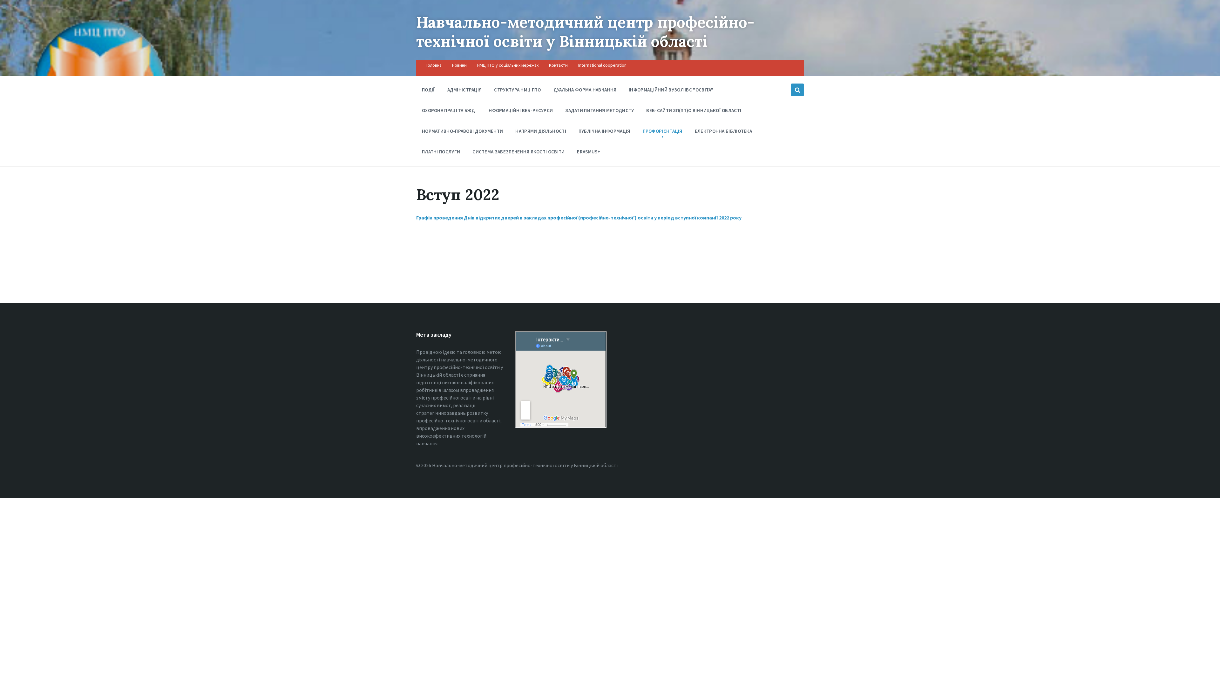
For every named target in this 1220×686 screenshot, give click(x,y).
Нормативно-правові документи (462, 131)
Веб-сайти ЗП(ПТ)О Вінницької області (693, 110)
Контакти (558, 65)
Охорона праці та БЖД (448, 110)
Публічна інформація (604, 131)
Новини (459, 65)
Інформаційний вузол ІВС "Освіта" (671, 90)
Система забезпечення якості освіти (518, 152)
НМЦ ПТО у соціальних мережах (508, 65)
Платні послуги (441, 152)
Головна (434, 65)
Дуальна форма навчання (585, 90)
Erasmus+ (588, 152)
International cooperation (602, 65)
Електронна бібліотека (723, 131)
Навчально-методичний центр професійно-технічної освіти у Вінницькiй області (585, 31)
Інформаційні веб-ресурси (520, 110)
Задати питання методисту (599, 110)
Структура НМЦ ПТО (517, 90)
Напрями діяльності (540, 131)
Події (428, 90)
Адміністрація (464, 90)
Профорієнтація (662, 131)
